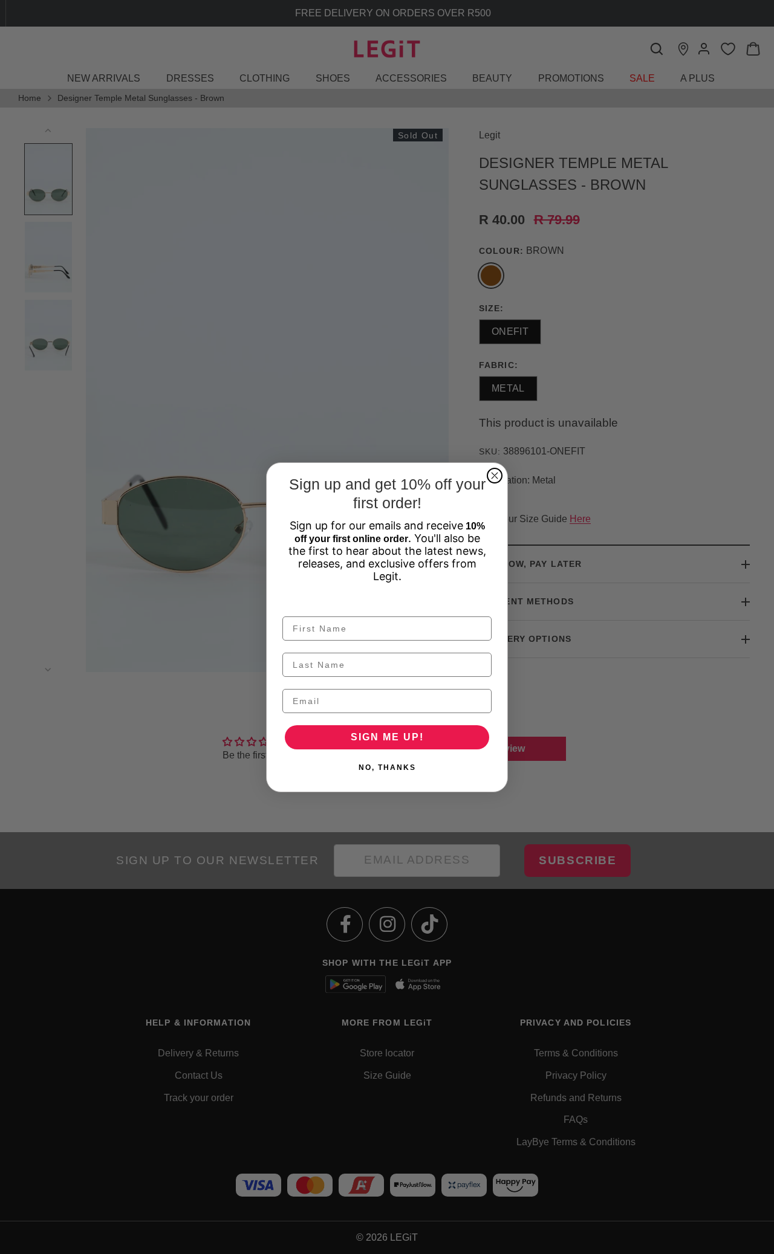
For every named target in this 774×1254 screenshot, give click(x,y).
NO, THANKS (387, 767)
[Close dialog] (494, 475)
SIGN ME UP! (387, 737)
